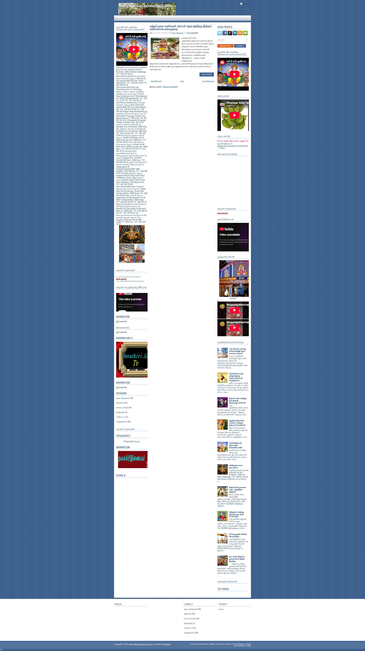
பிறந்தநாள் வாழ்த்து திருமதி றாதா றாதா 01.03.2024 (236, 514)
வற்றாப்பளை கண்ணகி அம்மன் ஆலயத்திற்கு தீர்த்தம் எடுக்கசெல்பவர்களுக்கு (181, 27)
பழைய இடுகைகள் (208, 81)
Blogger (127, 441)
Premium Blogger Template (241, 644)
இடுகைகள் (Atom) (170, 87)
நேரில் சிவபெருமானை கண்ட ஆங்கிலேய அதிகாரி (237, 489)
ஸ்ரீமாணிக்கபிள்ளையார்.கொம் (146, 7)
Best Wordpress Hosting (242, 646)
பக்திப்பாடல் (120, 417)
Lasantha (228, 644)
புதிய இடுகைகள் (156, 81)
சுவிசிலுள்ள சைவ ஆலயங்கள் (236, 466)
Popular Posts (225, 46)
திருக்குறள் (120, 412)
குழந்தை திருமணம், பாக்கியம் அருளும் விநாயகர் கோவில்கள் (237, 422)
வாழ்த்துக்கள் (121, 422)
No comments (192, 33)
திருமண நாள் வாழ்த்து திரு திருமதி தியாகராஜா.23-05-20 (237, 400)
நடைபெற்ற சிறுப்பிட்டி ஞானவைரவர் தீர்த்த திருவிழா (237, 558)
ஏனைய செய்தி (122, 407)
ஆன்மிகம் (120, 403)
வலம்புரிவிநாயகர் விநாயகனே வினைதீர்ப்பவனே (235, 445)
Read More (206, 75)
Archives (240, 46)
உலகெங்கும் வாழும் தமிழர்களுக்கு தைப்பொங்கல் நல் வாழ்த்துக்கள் (236, 376)
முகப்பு (182, 81)
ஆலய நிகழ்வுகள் (122, 398)
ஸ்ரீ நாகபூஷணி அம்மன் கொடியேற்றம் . (238, 535)
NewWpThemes (203, 644)
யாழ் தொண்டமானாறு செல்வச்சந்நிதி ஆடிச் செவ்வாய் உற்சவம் (237, 351)
